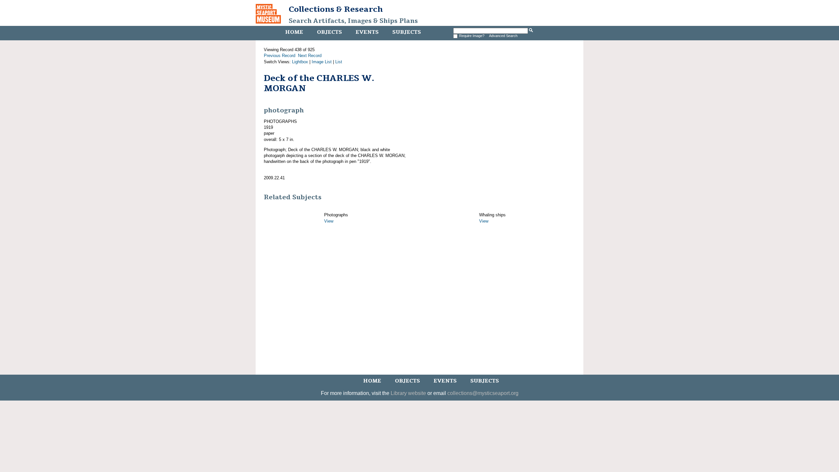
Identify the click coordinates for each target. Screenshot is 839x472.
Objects (329, 32)
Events (367, 32)
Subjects (406, 32)
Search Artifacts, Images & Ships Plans (353, 21)
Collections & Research (336, 9)
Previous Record (279, 55)
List (338, 61)
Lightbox (300, 61)
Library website (408, 393)
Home (294, 32)
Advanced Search (503, 36)
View (328, 221)
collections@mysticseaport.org (482, 393)
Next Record (310, 55)
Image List (322, 61)
